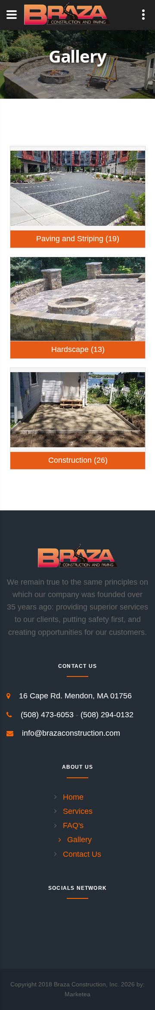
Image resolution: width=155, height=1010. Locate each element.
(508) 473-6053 (47, 714)
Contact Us (82, 854)
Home (73, 797)
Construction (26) (78, 460)
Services (78, 811)
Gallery (79, 839)
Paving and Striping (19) (77, 238)
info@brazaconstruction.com (71, 733)
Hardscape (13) (78, 349)
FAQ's (73, 825)
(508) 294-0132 (107, 714)
